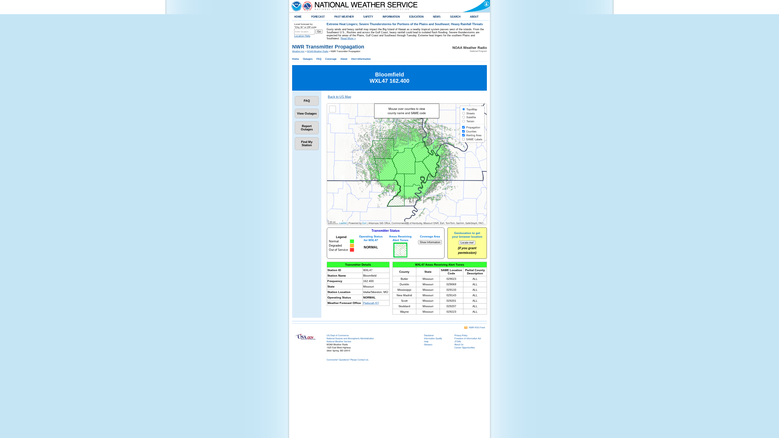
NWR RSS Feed (476, 327)
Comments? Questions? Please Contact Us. (348, 359)
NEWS (436, 16)
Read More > (348, 38)
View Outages (307, 113)
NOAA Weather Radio (317, 51)
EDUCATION (416, 16)
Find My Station (306, 143)
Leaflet (343, 223)
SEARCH (455, 16)
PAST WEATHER (344, 16)
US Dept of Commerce (338, 335)
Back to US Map (339, 97)
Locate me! (467, 242)
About (343, 59)
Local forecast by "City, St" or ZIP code (305, 26)
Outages (308, 59)
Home (295, 59)
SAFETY (368, 16)
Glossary (428, 344)
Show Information (430, 242)
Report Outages (307, 128)
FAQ (318, 59)
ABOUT (474, 16)
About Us (458, 344)
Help (426, 341)
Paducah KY (371, 303)
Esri (364, 223)
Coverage (331, 59)
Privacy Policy (460, 335)
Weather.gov (298, 51)
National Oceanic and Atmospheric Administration (350, 338)
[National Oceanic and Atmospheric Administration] (295, 6)
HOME (298, 16)
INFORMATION (391, 16)
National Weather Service (339, 341)
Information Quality (433, 338)
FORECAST (318, 16)
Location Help (302, 36)
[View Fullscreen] (332, 109)
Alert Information (361, 59)
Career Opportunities (464, 347)
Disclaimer (429, 335)
